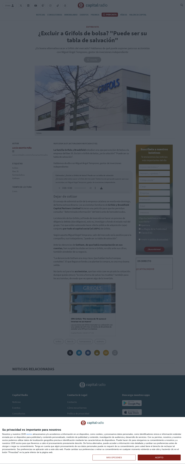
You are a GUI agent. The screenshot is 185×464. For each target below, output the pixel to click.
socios (29, 434)
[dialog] (92, 440)
